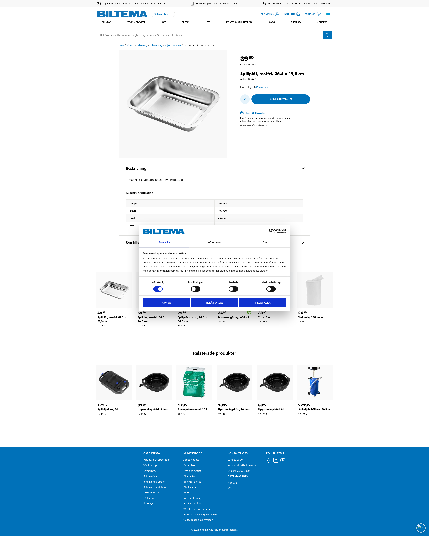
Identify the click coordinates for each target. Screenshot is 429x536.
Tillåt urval (214, 302)
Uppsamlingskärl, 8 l (271, 409)
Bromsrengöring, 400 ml (233, 317)
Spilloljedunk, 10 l (108, 409)
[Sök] (327, 35)
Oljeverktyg (156, 45)
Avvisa (166, 302)
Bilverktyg (142, 45)
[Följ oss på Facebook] (268, 461)
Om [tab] (265, 242)
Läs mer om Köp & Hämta (252, 125)
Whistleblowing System (196, 509)
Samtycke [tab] (164, 242)
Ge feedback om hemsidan (198, 519)
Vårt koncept (150, 465)
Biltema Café (150, 476)
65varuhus (261, 87)
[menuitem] (106, 22)
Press (186, 492)
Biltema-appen (238, 476)
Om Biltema (151, 453)
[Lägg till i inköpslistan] (245, 99)
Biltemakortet (191, 476)
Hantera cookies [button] (192, 503)
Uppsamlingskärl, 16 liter (234, 409)
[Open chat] (421, 528)
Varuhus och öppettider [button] (156, 459)
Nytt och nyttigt (192, 470)
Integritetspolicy (192, 498)
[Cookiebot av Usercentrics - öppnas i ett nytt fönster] (271, 231)
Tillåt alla (263, 302)
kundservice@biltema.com (242, 465)
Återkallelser (190, 487)
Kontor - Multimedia (239, 22)
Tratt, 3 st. (264, 317)
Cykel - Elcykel (136, 22)
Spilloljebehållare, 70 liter (314, 409)
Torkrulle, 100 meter (311, 317)
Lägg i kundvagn (278, 98)
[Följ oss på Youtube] (283, 462)
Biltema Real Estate (154, 481)
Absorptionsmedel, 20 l (192, 409)
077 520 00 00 (235, 459)
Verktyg (322, 22)
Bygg (271, 22)
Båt (163, 22)
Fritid (185, 22)
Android (232, 482)
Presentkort (189, 465)
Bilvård (296, 22)
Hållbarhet (149, 498)
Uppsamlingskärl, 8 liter (153, 409)
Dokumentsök (151, 492)
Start (121, 45)
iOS (230, 488)
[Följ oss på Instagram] (276, 461)
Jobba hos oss (191, 459)
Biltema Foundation (154, 487)
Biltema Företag (192, 481)
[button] (328, 14)
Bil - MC (106, 22)
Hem (207, 22)
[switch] (195, 289)
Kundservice (192, 453)
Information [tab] (214, 242)
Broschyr (148, 503)
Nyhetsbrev (149, 470)
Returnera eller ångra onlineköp (201, 514)
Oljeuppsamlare (173, 45)
